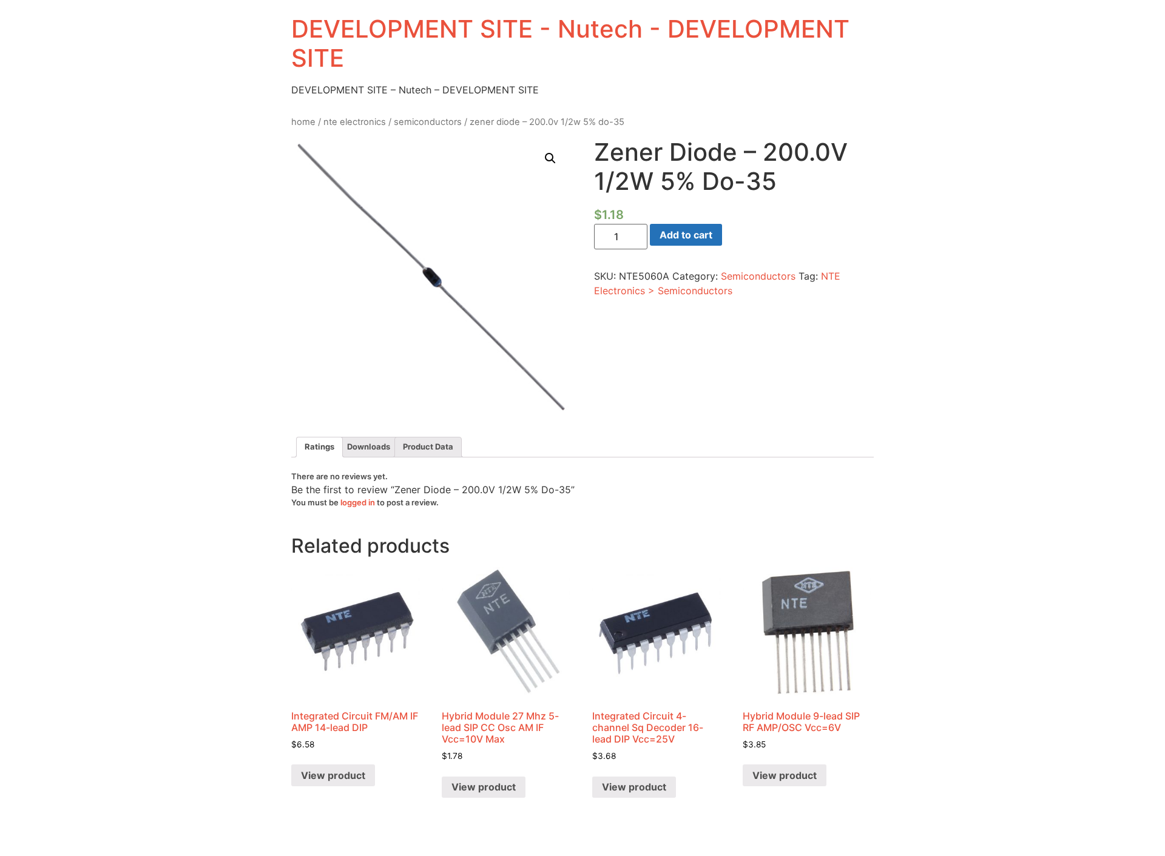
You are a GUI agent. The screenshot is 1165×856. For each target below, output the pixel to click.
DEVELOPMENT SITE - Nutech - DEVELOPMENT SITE (570, 43)
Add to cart (686, 235)
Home (303, 121)
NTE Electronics (354, 121)
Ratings (319, 446)
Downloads (368, 446)
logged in (357, 502)
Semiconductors (428, 121)
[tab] (319, 447)
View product (333, 775)
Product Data (428, 446)
